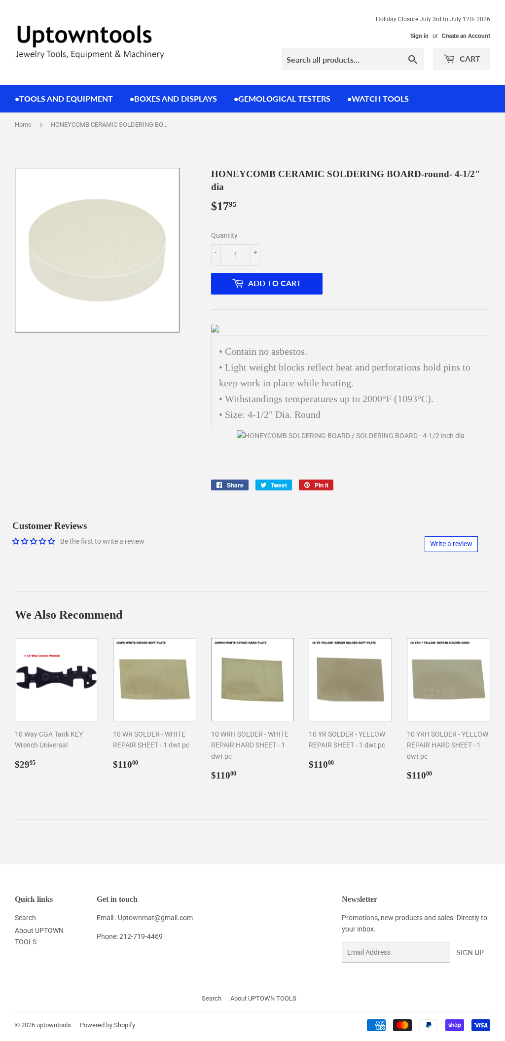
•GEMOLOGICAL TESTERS (282, 98)
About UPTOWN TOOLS (263, 998)
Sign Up (470, 952)
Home (23, 124)
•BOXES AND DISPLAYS (173, 98)
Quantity (224, 235)
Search (25, 918)
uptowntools (53, 1025)
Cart (469, 58)
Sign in (419, 36)
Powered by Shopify (107, 1025)
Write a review (451, 544)
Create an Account (466, 36)
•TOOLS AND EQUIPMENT (64, 98)
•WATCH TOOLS (378, 98)
